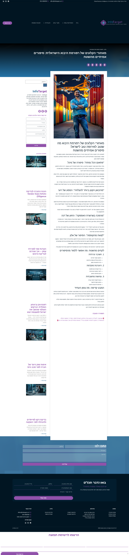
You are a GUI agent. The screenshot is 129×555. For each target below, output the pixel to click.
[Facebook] (46, 111)
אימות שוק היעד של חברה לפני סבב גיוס (36, 365)
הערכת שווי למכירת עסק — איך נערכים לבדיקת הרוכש (37, 251)
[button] (104, 65)
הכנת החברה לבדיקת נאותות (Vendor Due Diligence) (36, 194)
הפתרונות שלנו (68, 23)
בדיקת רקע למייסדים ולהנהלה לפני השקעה (36, 420)
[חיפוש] (45, 85)
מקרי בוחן (56, 23)
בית (77, 23)
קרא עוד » (43, 209)
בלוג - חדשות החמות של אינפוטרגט (98, 49)
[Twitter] (42, 111)
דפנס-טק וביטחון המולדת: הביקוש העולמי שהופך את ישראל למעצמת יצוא (36, 308)
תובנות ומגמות (36, 23)
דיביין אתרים (15, 528)
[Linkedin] (39, 111)
